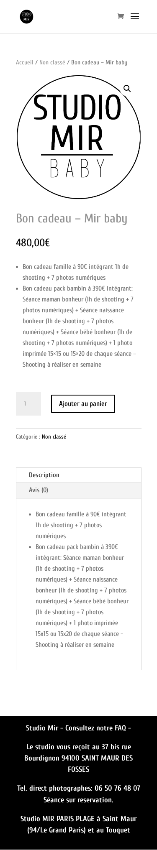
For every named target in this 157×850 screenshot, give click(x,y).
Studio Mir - (45, 728)
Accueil (24, 62)
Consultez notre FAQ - (98, 728)
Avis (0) (38, 490)
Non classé (52, 62)
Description (44, 475)
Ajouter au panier (83, 404)
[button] (127, 88)
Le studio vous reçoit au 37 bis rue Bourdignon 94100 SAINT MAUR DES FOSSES (78, 758)
